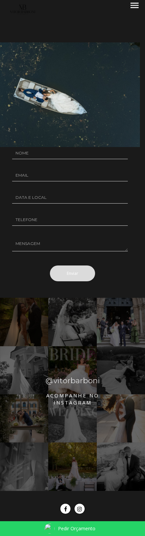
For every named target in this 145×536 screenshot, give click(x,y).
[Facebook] (65, 509)
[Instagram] (79, 509)
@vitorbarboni (73, 380)
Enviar (72, 273)
